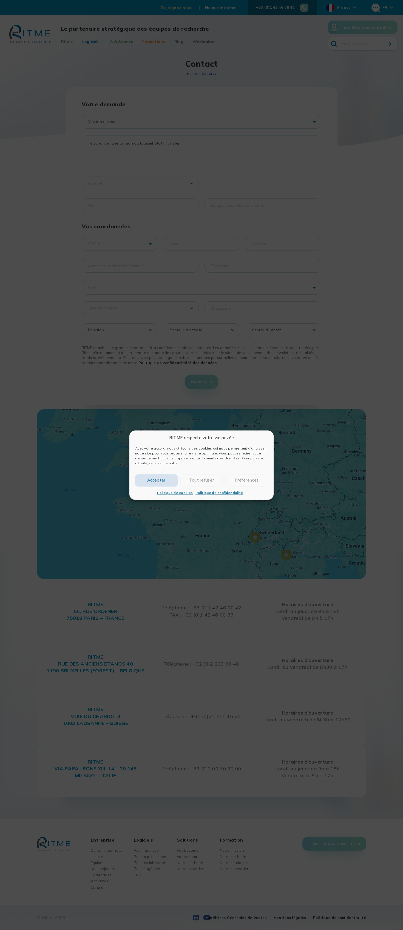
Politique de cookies (175, 493)
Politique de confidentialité (219, 493)
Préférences (247, 480)
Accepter (156, 480)
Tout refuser (201, 480)
